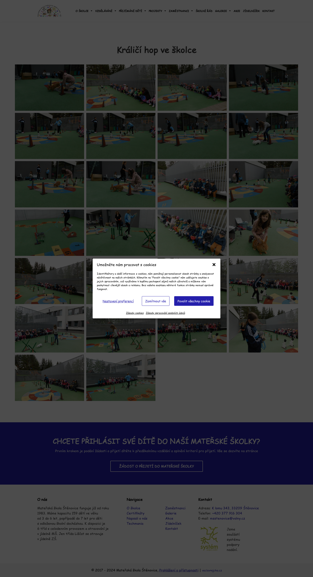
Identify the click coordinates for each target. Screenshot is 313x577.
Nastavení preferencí (118, 301)
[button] (214, 264)
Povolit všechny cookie (194, 301)
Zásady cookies (135, 313)
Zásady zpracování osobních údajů (165, 313)
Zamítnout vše (155, 301)
